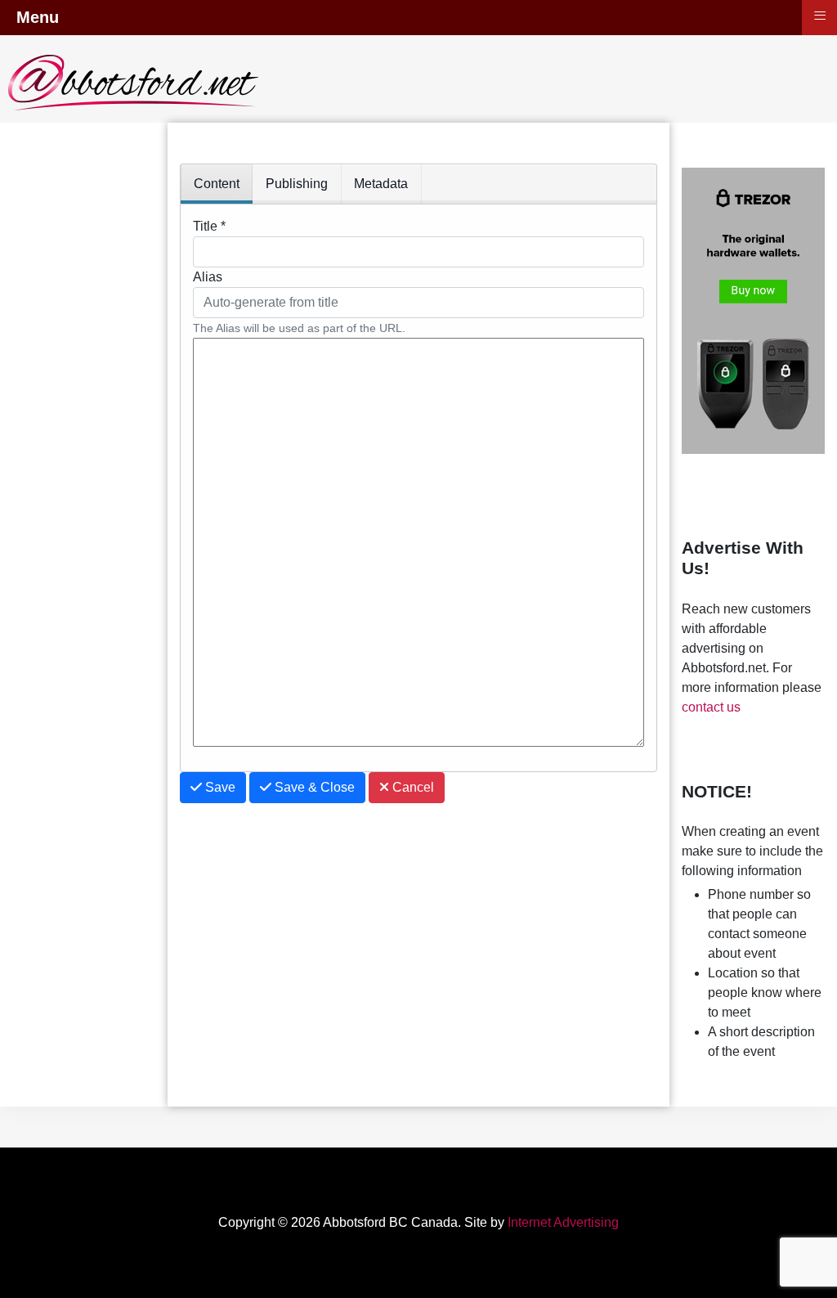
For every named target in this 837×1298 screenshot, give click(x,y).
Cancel (411, 787)
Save (218, 787)
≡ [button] (819, 15)
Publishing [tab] (297, 184)
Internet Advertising (563, 1222)
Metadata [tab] (381, 184)
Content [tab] (216, 184)
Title (209, 226)
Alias (207, 277)
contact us (711, 707)
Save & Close (313, 787)
